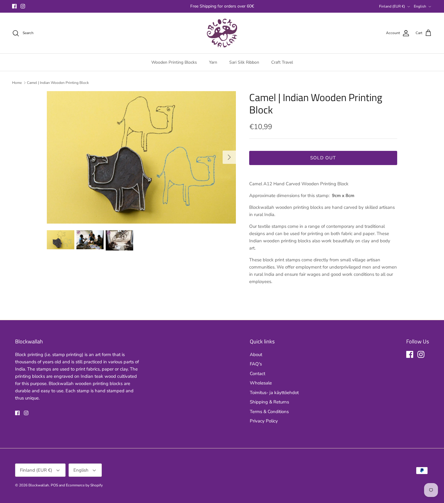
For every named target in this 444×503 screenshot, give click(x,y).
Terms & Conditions (269, 412)
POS (54, 485)
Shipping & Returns (269, 402)
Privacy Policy (264, 421)
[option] (141, 157)
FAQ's (256, 364)
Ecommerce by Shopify (84, 485)
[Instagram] (23, 6)
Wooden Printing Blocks (174, 62)
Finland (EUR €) (392, 6)
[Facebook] (14, 6)
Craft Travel (282, 62)
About (256, 355)
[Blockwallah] (222, 33)
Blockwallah (38, 485)
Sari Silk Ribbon (244, 62)
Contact (257, 374)
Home (17, 82)
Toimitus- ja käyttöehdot (274, 393)
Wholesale (261, 383)
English (420, 6)
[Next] (229, 157)
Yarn (213, 62)
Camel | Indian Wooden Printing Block (58, 82)
